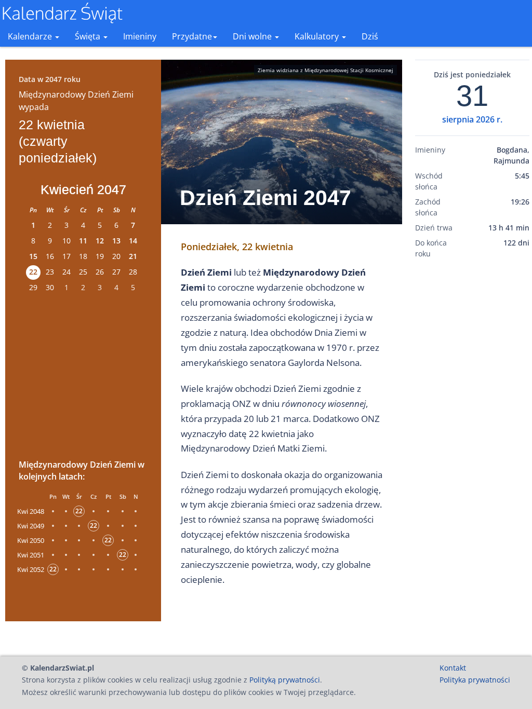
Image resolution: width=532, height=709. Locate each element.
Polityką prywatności (284, 680)
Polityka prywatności (475, 680)
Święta (88, 36)
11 (83, 241)
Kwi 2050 (30, 540)
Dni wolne (253, 36)
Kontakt (453, 668)
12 (100, 241)
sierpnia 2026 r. (472, 119)
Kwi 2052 (30, 569)
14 (133, 241)
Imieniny (139, 36)
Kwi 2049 (30, 525)
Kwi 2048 (30, 511)
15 (33, 256)
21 (133, 256)
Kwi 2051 (30, 555)
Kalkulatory (318, 36)
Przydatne (192, 36)
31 (472, 96)
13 (116, 241)
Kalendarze (31, 36)
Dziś (370, 36)
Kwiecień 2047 (83, 189)
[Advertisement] (83, 374)
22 (33, 272)
